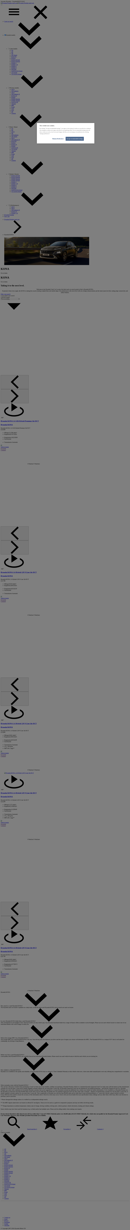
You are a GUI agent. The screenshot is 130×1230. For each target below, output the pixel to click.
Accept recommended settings (75, 138)
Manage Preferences (58, 138)
